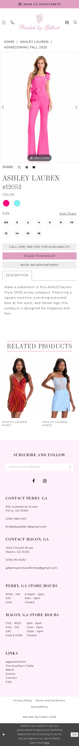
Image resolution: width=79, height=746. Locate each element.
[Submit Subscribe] (69, 467)
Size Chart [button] (67, 213)
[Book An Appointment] (67, 22)
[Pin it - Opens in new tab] (26, 167)
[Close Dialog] (4, 734)
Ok (75, 734)
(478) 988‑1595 (16, 518)
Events (10, 673)
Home (9, 42)
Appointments (16, 661)
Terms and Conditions (50, 700)
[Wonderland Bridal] (39, 22)
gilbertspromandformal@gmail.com (31, 567)
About (10, 669)
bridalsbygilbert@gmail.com (26, 526)
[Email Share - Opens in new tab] (33, 167)
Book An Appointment (40, 264)
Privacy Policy (23, 700)
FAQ (9, 681)
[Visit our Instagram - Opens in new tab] (45, 481)
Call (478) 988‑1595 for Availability (39, 246)
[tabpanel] (39, 107)
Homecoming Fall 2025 (25, 47)
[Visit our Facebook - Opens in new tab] (33, 481)
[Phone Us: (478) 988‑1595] (12, 22)
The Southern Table (20, 665)
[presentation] (19, 387)
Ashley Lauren (34, 42)
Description (17, 275)
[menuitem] (12, 22)
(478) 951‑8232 (16, 559)
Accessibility (39, 706)
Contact (11, 677)
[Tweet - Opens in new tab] (19, 167)
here (46, 743)
